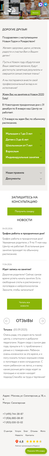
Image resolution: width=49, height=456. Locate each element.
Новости (19, 435)
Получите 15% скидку (36, 451)
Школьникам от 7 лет (19, 145)
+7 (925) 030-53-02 (13, 422)
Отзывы (34, 431)
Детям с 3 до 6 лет (17, 140)
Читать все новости (24, 304)
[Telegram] (45, 4)
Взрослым (12, 151)
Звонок (35, 12)
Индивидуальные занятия (22, 157)
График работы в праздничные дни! (23, 234)
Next (42, 321)
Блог (26, 431)
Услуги (18, 431)
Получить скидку (24, 211)
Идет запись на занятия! (16, 269)
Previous (7, 321)
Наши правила (15, 173)
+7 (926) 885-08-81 (13, 418)
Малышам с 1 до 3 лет (19, 134)
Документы (13, 179)
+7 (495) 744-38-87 (13, 414)
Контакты (29, 435)
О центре (8, 431)
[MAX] (41, 4)
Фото (42, 431)
